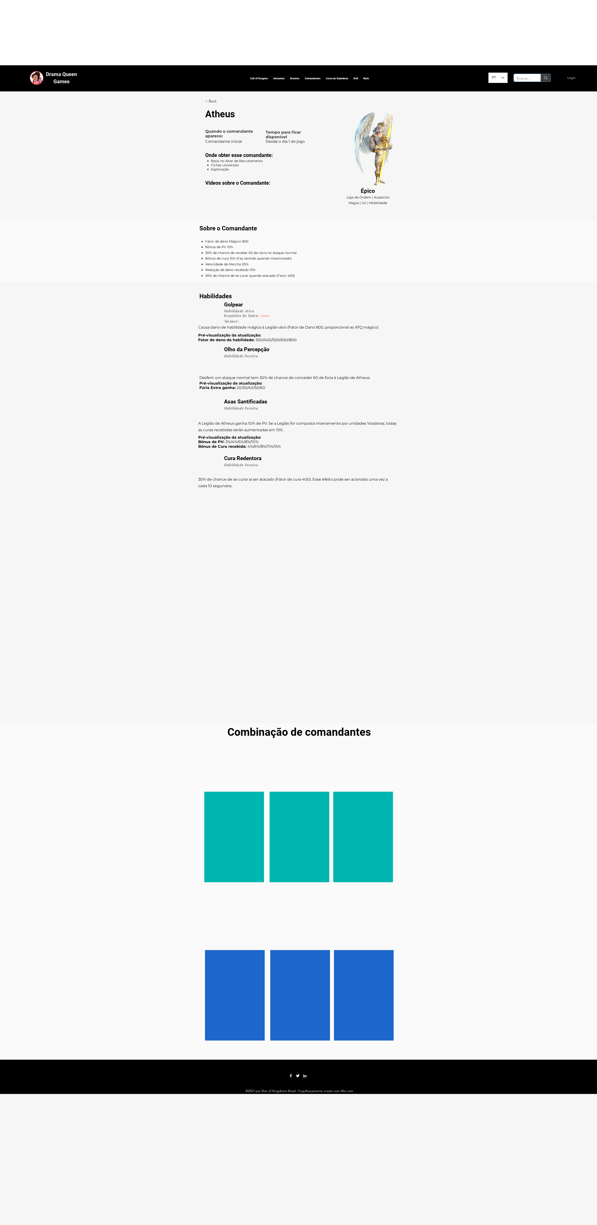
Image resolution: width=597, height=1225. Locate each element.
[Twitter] (297, 1075)
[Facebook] (290, 1075)
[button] (259, 78)
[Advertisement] (140, 32)
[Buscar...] (546, 78)
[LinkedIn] (304, 1075)
